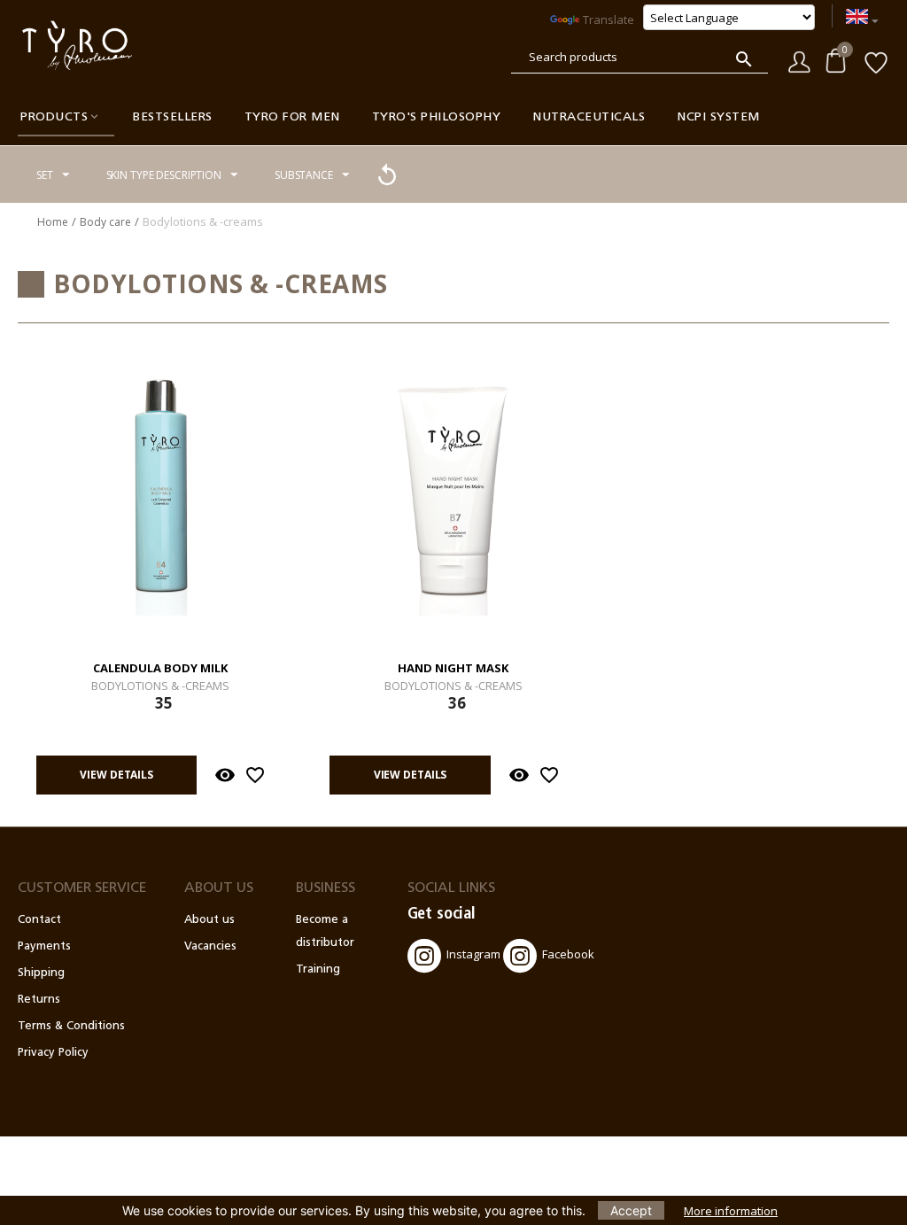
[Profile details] (799, 60)
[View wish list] (876, 61)
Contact (39, 920)
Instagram (473, 954)
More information (731, 1211)
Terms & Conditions (71, 1026)
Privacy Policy (53, 1052)
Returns (39, 999)
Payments (44, 946)
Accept (631, 1210)
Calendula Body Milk (160, 669)
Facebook (568, 954)
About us (209, 920)
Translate (608, 19)
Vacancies (210, 946)
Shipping (41, 973)
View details (116, 774)
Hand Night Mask (453, 669)
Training (318, 969)
